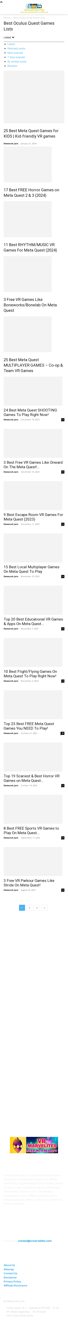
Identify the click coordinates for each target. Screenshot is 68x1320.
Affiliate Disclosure (15, 1285)
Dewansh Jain (11, 143)
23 (62, 733)
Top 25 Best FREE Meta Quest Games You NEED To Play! (29, 726)
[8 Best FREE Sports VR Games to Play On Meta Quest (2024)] (34, 809)
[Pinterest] (29, 1230)
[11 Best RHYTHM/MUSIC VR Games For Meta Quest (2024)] (34, 219)
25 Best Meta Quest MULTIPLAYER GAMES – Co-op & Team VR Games (33, 365)
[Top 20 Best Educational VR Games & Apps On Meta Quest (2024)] (34, 600)
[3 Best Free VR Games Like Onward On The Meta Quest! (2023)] (34, 443)
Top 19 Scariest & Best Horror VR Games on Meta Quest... (31, 778)
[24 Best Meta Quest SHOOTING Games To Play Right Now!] (34, 391)
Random (12, 65)
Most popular (15, 52)
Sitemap (9, 1269)
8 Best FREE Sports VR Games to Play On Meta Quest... (31, 830)
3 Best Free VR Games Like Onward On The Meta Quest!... (33, 464)
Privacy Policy (12, 1281)
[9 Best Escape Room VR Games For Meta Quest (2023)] (34, 495)
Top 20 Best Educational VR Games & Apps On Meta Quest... (33, 621)
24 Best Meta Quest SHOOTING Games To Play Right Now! (30, 412)
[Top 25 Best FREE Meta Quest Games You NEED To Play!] (34, 704)
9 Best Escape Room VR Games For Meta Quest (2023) (33, 517)
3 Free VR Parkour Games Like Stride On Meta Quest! (29, 882)
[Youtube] (56, 1230)
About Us (9, 1265)
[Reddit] (38, 1230)
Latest (11, 44)
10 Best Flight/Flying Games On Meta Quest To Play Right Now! (30, 673)
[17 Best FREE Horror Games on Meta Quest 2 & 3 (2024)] (34, 164)
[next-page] (44, 908)
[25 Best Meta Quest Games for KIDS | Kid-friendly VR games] (34, 97)
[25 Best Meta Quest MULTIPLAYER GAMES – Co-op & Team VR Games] (34, 334)
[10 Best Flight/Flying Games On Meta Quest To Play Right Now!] (34, 652)
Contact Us (10, 1273)
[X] (47, 1230)
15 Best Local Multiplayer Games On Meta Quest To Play (31, 569)
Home (7, 17)
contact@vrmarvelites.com (35, 1240)
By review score (16, 61)
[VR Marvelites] (34, 8)
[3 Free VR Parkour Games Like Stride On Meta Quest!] (34, 861)
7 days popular (16, 57)
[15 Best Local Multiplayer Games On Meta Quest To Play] (34, 547)
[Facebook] (11, 1230)
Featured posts (16, 48)
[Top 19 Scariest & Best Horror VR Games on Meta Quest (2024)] (34, 757)
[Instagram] (20, 1230)
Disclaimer (10, 1277)
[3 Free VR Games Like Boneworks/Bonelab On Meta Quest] (34, 274)
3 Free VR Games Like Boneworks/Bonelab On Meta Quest (30, 305)
